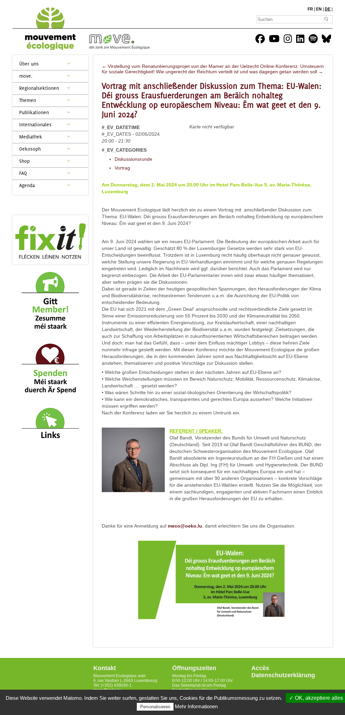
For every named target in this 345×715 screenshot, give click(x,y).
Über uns (29, 64)
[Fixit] (50, 240)
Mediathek (30, 136)
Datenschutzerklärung (283, 675)
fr (310, 9)
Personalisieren (155, 706)
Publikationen (34, 112)
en (319, 9)
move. (25, 76)
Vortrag (122, 168)
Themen (27, 100)
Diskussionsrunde (133, 159)
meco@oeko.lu (185, 526)
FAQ (23, 173)
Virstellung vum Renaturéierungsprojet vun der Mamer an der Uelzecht (180, 66)
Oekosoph (30, 149)
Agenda (27, 185)
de (328, 9)
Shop (24, 161)
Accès (260, 668)
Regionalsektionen (39, 88)
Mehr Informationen (196, 706)
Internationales (35, 124)
